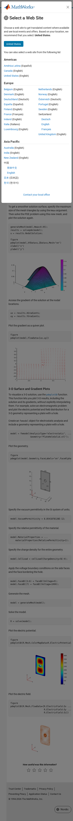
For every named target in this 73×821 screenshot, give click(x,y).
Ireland (8, 119)
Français (46, 129)
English (45, 124)
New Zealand (11, 157)
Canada (8, 70)
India (6, 152)
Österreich (44, 99)
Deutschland (11, 99)
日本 (6, 177)
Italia (6, 124)
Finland (8, 109)
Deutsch (45, 119)
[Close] (67, 7)
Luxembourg (11, 129)
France (8, 114)
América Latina (12, 65)
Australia (9, 147)
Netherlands (45, 89)
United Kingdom (47, 134)
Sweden (42, 109)
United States (11, 75)
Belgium (8, 89)
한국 (6, 182)
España (8, 104)
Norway (42, 94)
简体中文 (12, 167)
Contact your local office (36, 194)
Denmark (9, 94)
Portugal (43, 104)
